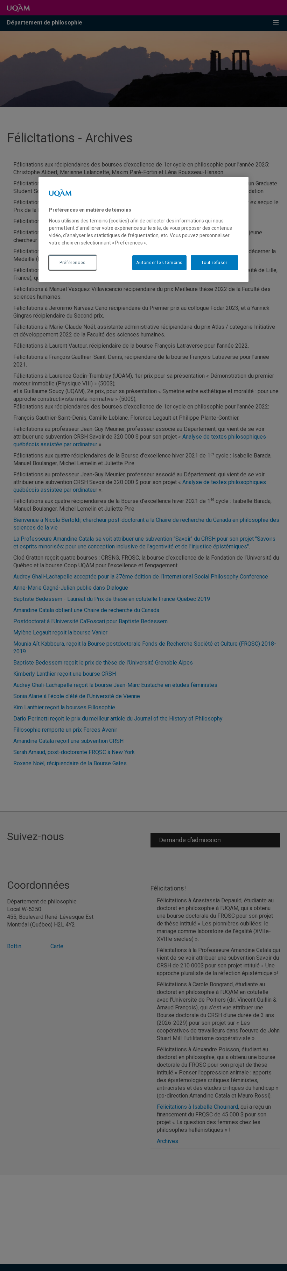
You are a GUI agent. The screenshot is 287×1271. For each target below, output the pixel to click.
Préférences (72, 262)
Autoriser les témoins (159, 262)
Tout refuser (214, 262)
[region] (143, 229)
